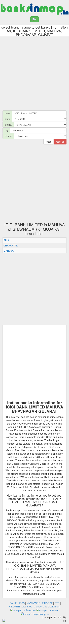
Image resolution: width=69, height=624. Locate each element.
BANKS (13, 603)
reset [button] (48, 141)
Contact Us (40, 606)
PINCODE (47, 603)
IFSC (22, 603)
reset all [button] (60, 141)
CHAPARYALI (11, 245)
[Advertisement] (34, 72)
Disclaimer (53, 606)
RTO (57, 603)
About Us (27, 606)
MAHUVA (9, 250)
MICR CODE (33, 603)
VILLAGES (14, 606)
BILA (6, 240)
